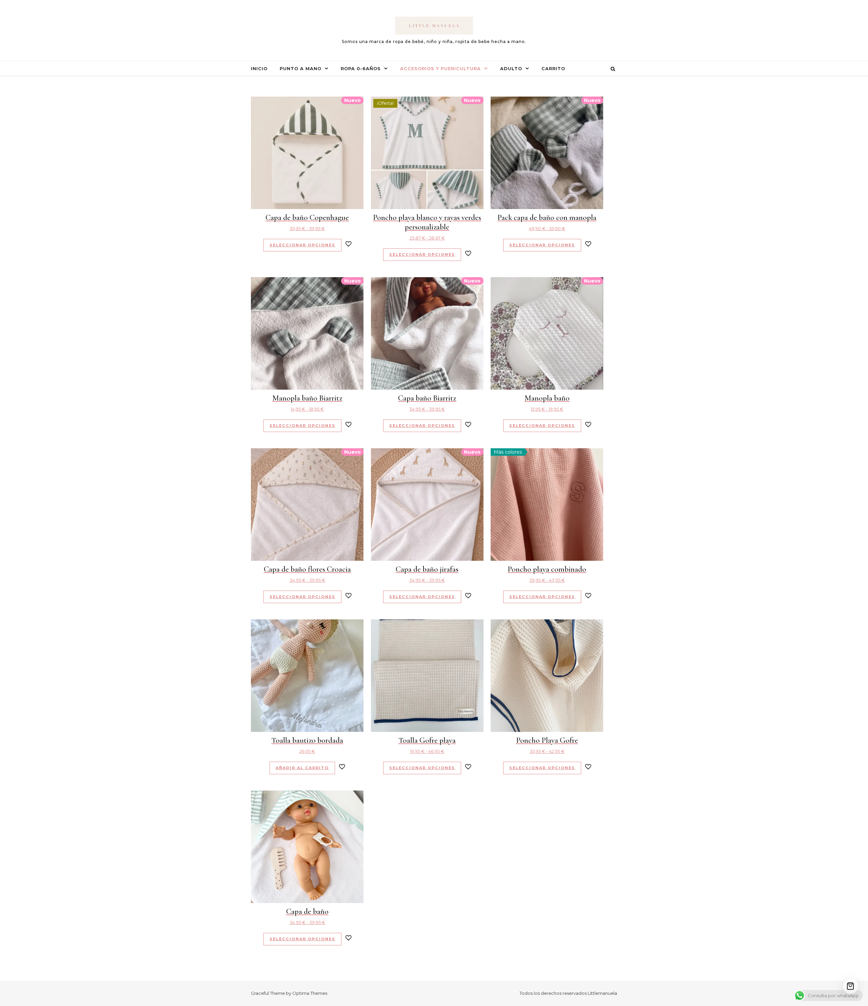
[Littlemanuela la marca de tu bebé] (434, 27)
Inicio (259, 68)
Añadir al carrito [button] (302, 767)
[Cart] (850, 986)
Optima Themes (309, 993)
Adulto (511, 68)
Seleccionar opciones (302, 245)
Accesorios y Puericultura (440, 68)
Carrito (553, 68)
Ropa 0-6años (361, 68)
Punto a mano (300, 68)
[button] (348, 244)
